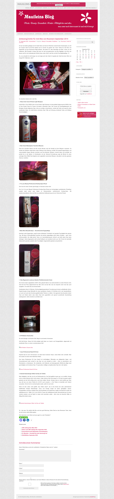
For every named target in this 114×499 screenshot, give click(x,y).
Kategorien (78, 69)
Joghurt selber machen (83, 102)
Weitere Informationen (75, 3)
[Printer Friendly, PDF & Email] (23, 417)
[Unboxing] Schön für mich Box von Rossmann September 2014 (43, 39)
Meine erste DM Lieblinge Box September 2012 (34, 429)
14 (94, 54)
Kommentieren (32, 41)
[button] (20, 420)
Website (21, 473)
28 (94, 57)
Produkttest (54, 41)
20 (91, 56)
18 (85, 56)
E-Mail (21, 468)
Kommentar (22, 449)
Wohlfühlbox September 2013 (30, 435)
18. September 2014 (23, 41)
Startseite (20, 33)
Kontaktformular (29, 33)
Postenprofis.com (82, 107)
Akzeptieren (59, 5)
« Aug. (77, 62)
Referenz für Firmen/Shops (56, 33)
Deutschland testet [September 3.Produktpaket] (34, 431)
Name (20, 463)
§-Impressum (38, 33)
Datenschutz (68, 33)
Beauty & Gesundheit (47, 41)
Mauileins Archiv (79, 77)
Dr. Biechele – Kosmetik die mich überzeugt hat (34, 433)
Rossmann (63, 41)
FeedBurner (89, 93)
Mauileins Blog (26, 4)
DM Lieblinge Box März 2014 (29, 427)
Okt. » (81, 62)
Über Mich (45, 33)
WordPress (92, 496)
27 (91, 57)
